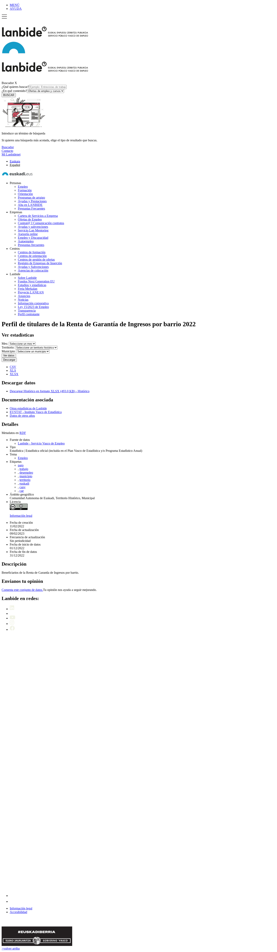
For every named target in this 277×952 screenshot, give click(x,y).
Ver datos (8, 355)
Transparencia (27, 310)
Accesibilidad (18, 912)
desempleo (26, 472)
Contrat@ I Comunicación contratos (41, 223)
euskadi (24, 483)
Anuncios (24, 296)
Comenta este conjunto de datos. (22, 590)
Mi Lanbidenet (11, 154)
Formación (25, 190)
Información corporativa (33, 303)
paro (21, 465)
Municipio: (9, 351)
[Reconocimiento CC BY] (19, 509)
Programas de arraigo (31, 197)
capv (22, 487)
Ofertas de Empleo (30, 219)
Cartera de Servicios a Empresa (38, 215)
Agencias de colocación (33, 270)
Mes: (5, 343)
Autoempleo (26, 241)
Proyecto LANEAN (31, 292)
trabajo (23, 469)
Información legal (21, 515)
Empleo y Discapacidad (33, 237)
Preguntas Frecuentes (31, 208)
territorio (24, 480)
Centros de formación (31, 252)
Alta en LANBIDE (30, 205)
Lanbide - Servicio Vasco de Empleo (41, 443)
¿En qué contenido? (14, 91)
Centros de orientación (32, 256)
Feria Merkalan (27, 288)
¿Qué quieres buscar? (15, 86)
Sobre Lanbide (27, 277)
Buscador (8, 83)
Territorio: (8, 347)
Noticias (23, 299)
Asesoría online (28, 234)
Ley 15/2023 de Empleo (33, 307)
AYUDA (16, 8)
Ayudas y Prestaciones (32, 201)
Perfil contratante (29, 314)
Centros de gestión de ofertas (36, 259)
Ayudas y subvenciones (33, 226)
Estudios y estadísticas (32, 285)
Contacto (7, 150)
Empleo (23, 186)
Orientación (25, 194)
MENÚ (14, 5)
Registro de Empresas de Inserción (40, 263)
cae (21, 491)
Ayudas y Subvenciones (33, 267)
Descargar (9, 359)
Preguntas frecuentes (31, 245)
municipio (25, 476)
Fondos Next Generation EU (36, 281)
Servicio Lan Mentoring (33, 230)
